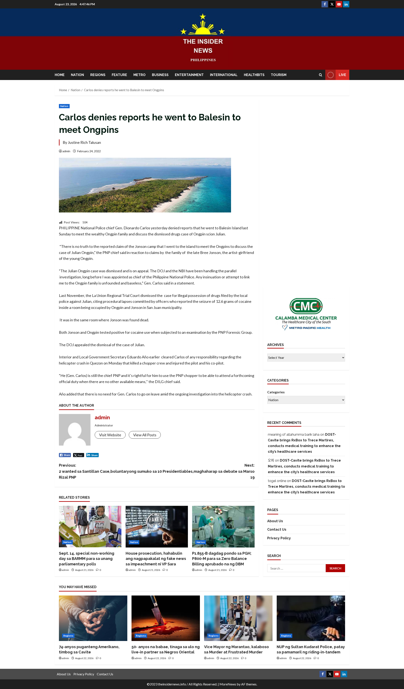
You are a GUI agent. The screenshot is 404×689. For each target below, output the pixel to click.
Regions (97, 75)
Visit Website (110, 435)
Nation (77, 75)
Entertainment (189, 75)
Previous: (108, 471)
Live (342, 75)
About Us (275, 521)
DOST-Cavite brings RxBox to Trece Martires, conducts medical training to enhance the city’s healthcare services (304, 466)
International (224, 75)
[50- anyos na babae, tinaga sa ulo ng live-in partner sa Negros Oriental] (166, 618)
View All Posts (144, 435)
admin (66, 151)
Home (60, 75)
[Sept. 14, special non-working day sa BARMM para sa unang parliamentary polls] (90, 526)
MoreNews (227, 684)
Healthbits (254, 75)
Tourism (278, 75)
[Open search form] (320, 75)
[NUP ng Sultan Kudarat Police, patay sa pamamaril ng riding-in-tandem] (311, 618)
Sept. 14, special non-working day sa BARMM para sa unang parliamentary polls (86, 558)
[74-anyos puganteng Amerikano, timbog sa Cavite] (93, 618)
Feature (119, 75)
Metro (139, 75)
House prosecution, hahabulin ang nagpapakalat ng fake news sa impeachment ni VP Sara (156, 558)
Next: (206, 471)
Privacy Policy (279, 538)
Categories (276, 392)
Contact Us (276, 530)
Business (160, 75)
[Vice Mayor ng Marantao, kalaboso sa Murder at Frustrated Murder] (238, 618)
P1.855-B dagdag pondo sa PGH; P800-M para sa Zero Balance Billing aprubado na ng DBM (221, 558)
